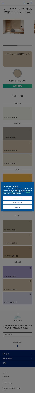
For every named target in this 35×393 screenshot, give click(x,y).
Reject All (17, 207)
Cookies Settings (17, 198)
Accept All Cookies (17, 202)
